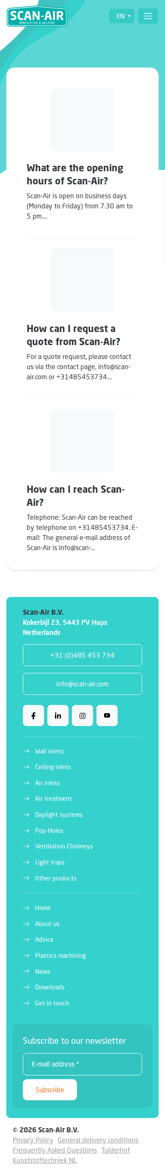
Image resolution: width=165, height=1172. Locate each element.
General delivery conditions (98, 1140)
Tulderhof (115, 1150)
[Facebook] (33, 715)
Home (43, 907)
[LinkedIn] (58, 715)
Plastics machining (60, 955)
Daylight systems (58, 814)
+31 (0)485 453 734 (82, 655)
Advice (44, 939)
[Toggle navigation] (148, 16)
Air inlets (47, 782)
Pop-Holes (49, 830)
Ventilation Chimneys (64, 846)
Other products (56, 878)
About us (47, 923)
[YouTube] (107, 715)
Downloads (50, 987)
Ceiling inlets (53, 766)
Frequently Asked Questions (55, 1150)
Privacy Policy (33, 1140)
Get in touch (52, 1003)
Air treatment (53, 798)
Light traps (50, 862)
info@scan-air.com (82, 684)
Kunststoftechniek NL (45, 1160)
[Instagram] (82, 715)
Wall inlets (49, 751)
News (42, 971)
